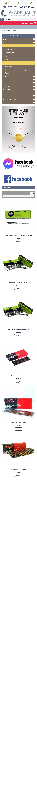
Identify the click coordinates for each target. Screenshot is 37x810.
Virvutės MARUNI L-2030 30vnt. (18, 329)
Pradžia (3, 30)
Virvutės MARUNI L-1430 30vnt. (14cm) (18, 235)
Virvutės (13, 30)
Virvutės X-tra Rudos (18, 422)
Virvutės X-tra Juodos (18, 469)
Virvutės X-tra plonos (18, 376)
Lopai (8, 30)
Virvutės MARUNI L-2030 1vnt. (18, 282)
